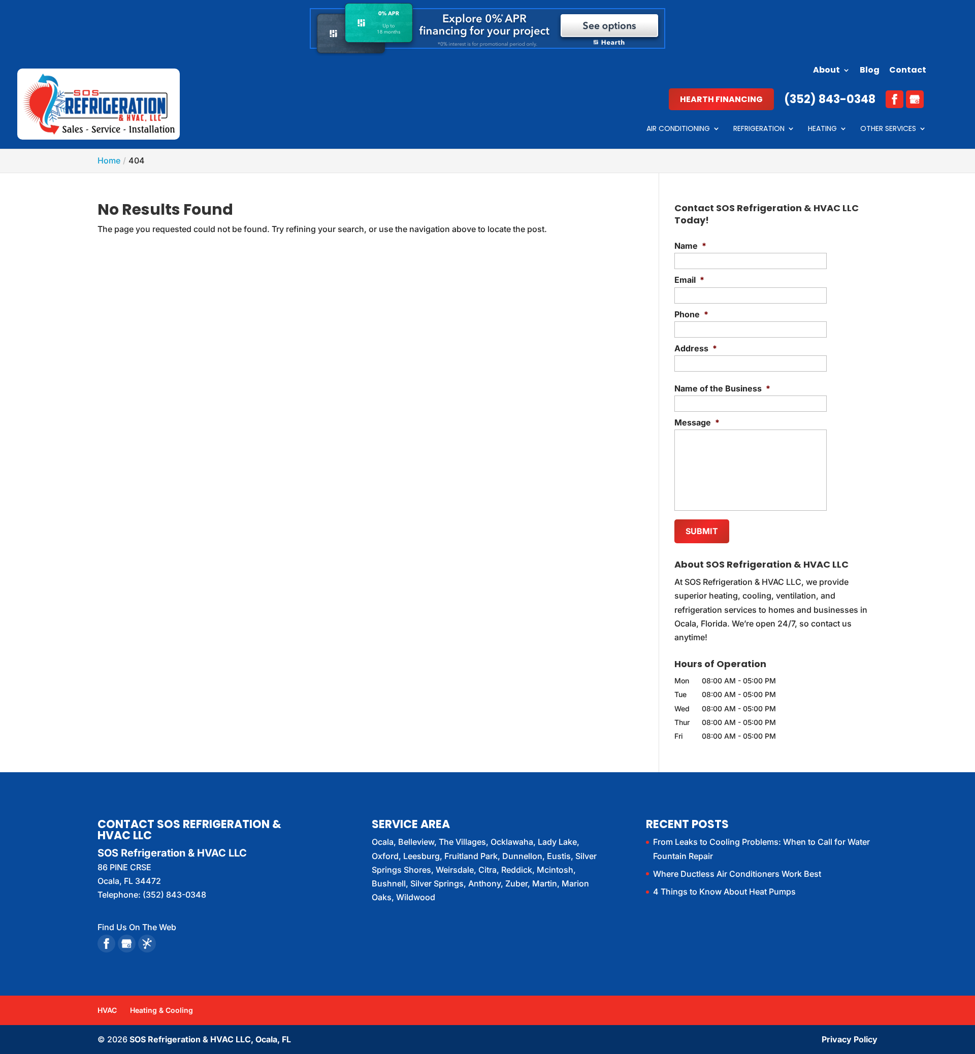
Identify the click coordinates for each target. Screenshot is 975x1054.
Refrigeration (759, 129)
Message (697, 422)
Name (690, 246)
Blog (870, 71)
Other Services (888, 129)
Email (689, 280)
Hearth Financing (721, 99)
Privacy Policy (850, 1039)
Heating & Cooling (161, 1010)
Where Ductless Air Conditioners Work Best (737, 874)
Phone (691, 314)
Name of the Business (722, 388)
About (826, 71)
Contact (907, 71)
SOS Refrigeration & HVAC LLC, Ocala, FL (210, 1039)
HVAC (107, 1010)
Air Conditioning (678, 129)
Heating (822, 129)
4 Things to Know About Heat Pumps (724, 891)
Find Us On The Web (137, 927)
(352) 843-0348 (829, 99)
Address (695, 348)
